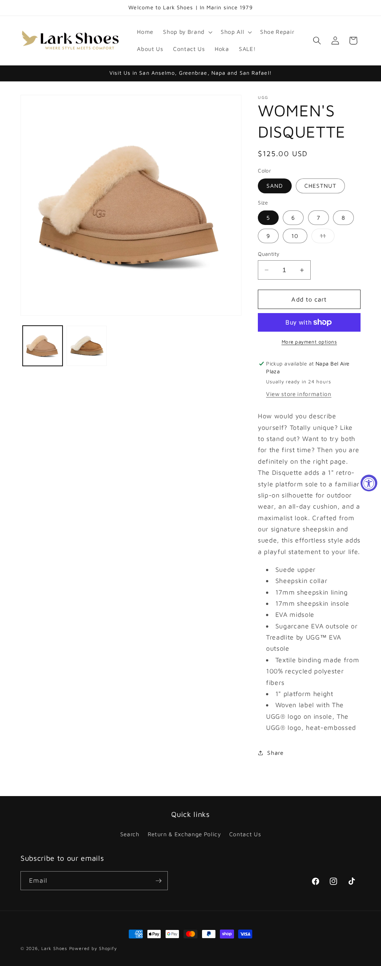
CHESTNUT (320, 185)
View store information (299, 393)
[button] (186, 32)
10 (294, 235)
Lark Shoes (54, 948)
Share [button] (275, 752)
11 (327, 237)
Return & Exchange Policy (184, 834)
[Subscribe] (158, 881)
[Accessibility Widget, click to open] (369, 483)
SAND (274, 185)
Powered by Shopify (93, 948)
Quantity (269, 254)
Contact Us (245, 834)
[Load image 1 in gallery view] (43, 346)
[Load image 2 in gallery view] (87, 346)
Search (130, 834)
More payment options (309, 342)
